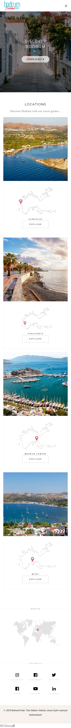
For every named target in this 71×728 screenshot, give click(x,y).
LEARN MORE (35, 59)
